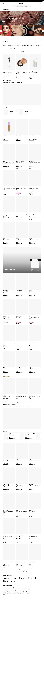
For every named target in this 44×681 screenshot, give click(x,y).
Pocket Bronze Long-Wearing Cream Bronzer (21, 215)
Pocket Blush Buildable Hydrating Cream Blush (7, 215)
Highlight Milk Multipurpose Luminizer (34, 318)
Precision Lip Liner (32, 561)
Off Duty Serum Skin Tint (7, 536)
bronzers (25, 590)
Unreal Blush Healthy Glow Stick (8, 486)
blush (20, 590)
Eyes (25, 45)
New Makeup (2, 36)
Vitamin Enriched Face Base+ (8, 460)
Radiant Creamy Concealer (34, 368)
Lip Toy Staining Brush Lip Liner (35, 485)
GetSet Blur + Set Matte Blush (34, 239)
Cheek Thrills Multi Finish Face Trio (34, 292)
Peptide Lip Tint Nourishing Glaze (21, 189)
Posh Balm (18, 536)
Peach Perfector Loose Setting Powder (9, 189)
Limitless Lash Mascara (33, 72)
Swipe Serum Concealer (20, 239)
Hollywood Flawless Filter (20, 368)
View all (25, 569)
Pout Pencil (5, 368)
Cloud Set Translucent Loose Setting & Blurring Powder (8, 163)
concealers (13, 590)
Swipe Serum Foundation (7, 136)
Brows (28, 45)
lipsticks (9, 591)
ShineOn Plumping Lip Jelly (21, 396)
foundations (8, 590)
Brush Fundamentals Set (33, 136)
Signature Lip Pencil (32, 214)
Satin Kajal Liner (19, 162)
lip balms (14, 591)
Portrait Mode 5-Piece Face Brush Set (8, 318)
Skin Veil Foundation (33, 536)
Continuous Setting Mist (7, 396)
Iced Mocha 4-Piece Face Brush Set (35, 397)
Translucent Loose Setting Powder (8, 512)
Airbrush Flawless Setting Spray (22, 291)
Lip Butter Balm (19, 317)
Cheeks (22, 45)
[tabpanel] (22, 310)
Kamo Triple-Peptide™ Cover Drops (34, 163)
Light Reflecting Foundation (21, 511)
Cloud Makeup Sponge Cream (34, 460)
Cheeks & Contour (26, 36)
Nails (41, 45)
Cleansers (8, 581)
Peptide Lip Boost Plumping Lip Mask (22, 486)
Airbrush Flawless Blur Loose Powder (21, 73)
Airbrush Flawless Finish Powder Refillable (9, 562)
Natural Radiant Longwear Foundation (34, 189)
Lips (31, 45)
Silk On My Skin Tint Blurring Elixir (8, 292)
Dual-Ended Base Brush (7, 72)
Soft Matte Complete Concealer (20, 461)
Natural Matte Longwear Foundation (13, 435)
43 (24, 571)
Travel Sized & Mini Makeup (8, 45)
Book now (3, 21)
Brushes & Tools (36, 45)
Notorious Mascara (6, 239)
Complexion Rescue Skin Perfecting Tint (29, 435)
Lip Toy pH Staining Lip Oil (21, 136)
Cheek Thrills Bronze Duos (21, 343)
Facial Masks (31, 578)
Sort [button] (31, 48)
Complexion (13, 36)
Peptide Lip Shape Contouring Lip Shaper (8, 344)
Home (4, 9)
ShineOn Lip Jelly (32, 511)
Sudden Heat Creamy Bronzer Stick (21, 562)
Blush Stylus (31, 343)
